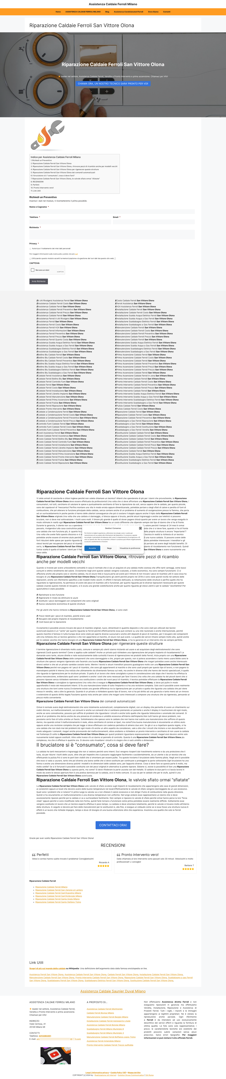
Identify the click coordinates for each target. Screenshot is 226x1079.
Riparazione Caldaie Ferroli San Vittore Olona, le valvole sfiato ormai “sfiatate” (66, 179)
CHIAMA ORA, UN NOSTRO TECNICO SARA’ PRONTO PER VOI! (113, 83)
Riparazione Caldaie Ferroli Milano (51, 887)
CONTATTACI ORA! (113, 825)
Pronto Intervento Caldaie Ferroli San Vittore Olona (99, 977)
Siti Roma (149, 1075)
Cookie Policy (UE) (118, 1072)
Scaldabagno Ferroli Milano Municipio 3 (105, 1033)
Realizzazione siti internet (105, 1075)
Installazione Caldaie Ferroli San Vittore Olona (161, 974)
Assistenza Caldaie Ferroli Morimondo (105, 1009)
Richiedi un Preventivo (42, 160)
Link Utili (37, 191)
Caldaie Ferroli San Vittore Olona (123, 974)
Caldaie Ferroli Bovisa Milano (100, 1013)
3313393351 (45, 1036)
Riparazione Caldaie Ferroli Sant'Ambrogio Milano (58, 896)
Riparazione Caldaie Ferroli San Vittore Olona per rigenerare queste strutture (66, 169)
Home (58, 12)
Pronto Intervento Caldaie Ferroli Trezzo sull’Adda (110, 1045)
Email (117, 217)
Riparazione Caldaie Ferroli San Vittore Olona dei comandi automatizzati (64, 172)
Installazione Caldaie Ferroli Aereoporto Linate (108, 1021)
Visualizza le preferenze (130, 548)
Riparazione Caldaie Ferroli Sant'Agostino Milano (58, 893)
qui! (76, 254)
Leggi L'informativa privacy (97, 1072)
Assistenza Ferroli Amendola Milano (104, 1041)
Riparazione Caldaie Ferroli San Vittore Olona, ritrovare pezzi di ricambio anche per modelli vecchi (75, 166)
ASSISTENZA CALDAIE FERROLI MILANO (83, 12)
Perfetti (36, 185)
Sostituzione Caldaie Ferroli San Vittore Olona (151, 980)
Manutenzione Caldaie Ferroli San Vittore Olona (51, 977)
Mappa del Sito (134, 1072)
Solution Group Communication (131, 1075)
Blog (107, 12)
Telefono (34, 217)
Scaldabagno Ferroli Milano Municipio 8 (105, 1029)
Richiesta (35, 227)
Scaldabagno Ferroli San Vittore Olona (65, 980)
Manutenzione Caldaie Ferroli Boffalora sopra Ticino (111, 1037)
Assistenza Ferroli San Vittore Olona (46, 974)
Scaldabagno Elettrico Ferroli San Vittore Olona (107, 980)
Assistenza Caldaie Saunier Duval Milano (113, 991)
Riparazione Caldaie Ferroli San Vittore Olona (52, 163)
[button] (140, 528)
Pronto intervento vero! (44, 188)
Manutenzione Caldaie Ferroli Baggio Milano (107, 1017)
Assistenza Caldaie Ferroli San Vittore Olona (85, 974)
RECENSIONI (38, 182)
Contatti (166, 12)
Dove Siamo (153, 12)
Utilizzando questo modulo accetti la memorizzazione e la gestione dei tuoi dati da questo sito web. (73, 258)
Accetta (92, 548)
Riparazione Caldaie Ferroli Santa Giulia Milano (57, 899)
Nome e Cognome (39, 207)
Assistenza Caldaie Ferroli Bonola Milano (106, 1025)
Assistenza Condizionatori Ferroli (128, 12)
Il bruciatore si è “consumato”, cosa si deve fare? (54, 175)
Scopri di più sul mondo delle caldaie (47, 968)
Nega (109, 548)
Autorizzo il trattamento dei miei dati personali (51, 248)
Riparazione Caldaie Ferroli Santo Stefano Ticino (58, 902)
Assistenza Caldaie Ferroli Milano (113, 4)
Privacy (34, 243)
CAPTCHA (34, 263)
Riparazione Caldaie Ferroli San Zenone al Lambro (59, 890)
